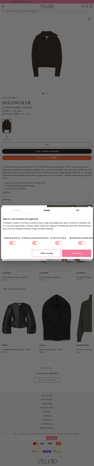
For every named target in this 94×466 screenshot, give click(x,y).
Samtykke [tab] (16, 210)
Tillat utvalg (46, 253)
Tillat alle (76, 253)
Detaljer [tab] (47, 210)
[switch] (35, 243)
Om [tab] (77, 210)
